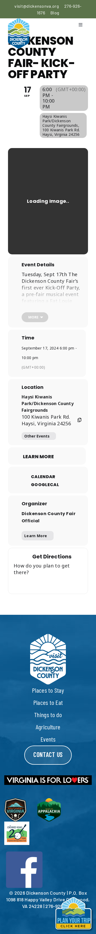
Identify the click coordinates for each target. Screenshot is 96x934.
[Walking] (58, 583)
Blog (54, 12)
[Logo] (18, 21)
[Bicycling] (69, 583)
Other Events (37, 436)
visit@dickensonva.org (36, 6)
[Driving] (37, 583)
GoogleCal (45, 485)
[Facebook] (24, 852)
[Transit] (48, 583)
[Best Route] (26, 583)
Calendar (43, 477)
